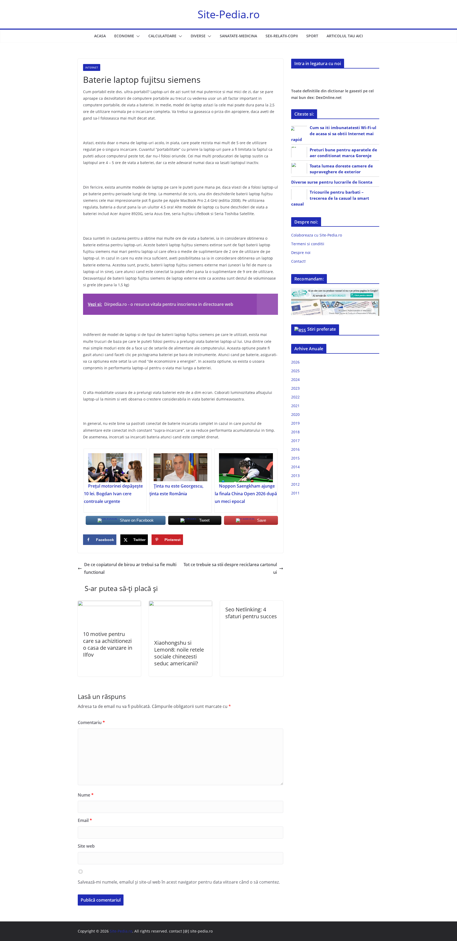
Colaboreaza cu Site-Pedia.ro (316, 235)
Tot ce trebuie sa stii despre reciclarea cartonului (230, 568)
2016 (295, 449)
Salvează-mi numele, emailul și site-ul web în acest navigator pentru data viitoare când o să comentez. (179, 882)
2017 (295, 440)
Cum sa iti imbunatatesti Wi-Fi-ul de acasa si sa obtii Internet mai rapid (333, 133)
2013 (295, 475)
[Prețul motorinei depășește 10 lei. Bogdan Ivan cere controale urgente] (115, 467)
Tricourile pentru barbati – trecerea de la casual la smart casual (330, 198)
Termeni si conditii (307, 243)
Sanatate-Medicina (238, 35)
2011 (295, 492)
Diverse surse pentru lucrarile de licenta (331, 182)
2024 (295, 379)
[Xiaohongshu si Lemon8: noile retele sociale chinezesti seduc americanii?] (180, 604)
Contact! (298, 261)
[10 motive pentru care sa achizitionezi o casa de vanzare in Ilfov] (109, 604)
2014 (295, 466)
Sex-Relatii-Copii (282, 35)
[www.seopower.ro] (335, 291)
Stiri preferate (321, 329)
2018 (295, 431)
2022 (295, 396)
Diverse (198, 35)
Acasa (100, 35)
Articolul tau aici (345, 35)
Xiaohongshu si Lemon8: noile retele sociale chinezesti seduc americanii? (179, 653)
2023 (295, 388)
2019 (295, 423)
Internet (91, 67)
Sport (312, 35)
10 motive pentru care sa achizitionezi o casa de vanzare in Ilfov (107, 644)
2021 (295, 405)
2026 (295, 362)
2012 (295, 484)
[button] (137, 36)
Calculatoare (162, 35)
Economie (124, 35)
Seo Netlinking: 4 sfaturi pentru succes (251, 613)
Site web (86, 846)
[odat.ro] (335, 302)
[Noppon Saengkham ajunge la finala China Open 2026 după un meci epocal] (246, 467)
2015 (295, 458)
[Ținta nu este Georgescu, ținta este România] (180, 467)
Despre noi (300, 252)
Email (85, 820)
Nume (86, 795)
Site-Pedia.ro (229, 14)
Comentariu (91, 722)
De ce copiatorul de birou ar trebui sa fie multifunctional (130, 568)
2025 (295, 370)
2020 (295, 414)
